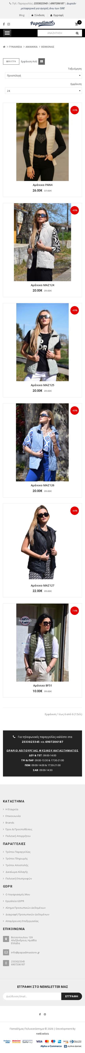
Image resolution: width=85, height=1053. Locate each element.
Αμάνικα (32, 46)
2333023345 (40, 3)
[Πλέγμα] (41, 61)
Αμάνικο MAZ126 (42, 485)
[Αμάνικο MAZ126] (42, 442)
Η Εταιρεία (12, 809)
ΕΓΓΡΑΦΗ (71, 996)
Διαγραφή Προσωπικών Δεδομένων (27, 914)
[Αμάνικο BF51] (42, 643)
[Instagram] (8, 24)
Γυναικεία (15, 46)
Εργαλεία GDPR (15, 901)
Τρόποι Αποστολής (17, 865)
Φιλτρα (12, 61)
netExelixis (42, 1033)
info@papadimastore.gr (25, 952)
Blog (21, 15)
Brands (10, 822)
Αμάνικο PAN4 (42, 185)
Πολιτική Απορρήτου (18, 836)
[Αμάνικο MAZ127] (42, 543)
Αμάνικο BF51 (42, 685)
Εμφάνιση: (76, 84)
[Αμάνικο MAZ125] (42, 342)
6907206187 (57, 3)
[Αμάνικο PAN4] (42, 142)
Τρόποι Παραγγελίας (18, 852)
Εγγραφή (58, 15)
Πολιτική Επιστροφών (19, 878)
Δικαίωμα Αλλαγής (17, 872)
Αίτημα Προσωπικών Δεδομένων (25, 907)
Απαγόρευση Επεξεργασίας (22, 921)
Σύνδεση (39, 15)
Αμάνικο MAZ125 (42, 385)
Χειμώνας (47, 46)
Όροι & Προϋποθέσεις (19, 829)
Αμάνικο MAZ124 (42, 285)
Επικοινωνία (13, 816)
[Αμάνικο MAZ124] (42, 242)
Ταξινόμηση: (75, 68)
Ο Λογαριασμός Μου (18, 894)
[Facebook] (4, 24)
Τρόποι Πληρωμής (17, 858)
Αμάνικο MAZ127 (42, 585)
